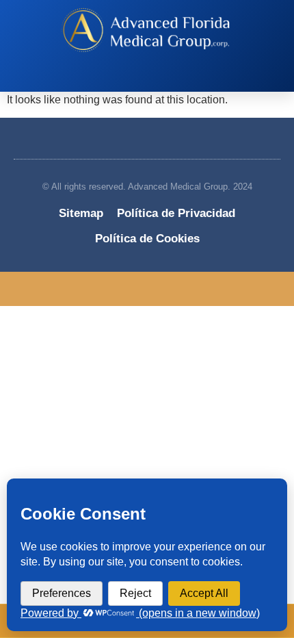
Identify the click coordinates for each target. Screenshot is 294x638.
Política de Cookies (147, 238)
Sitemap (81, 213)
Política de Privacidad (176, 213)
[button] (140, 79)
